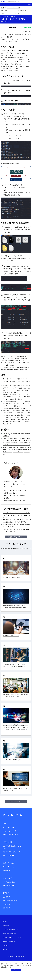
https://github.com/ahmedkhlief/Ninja (19, 51)
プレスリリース (7, 827)
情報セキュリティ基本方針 (9, 941)
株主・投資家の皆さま (9, 900)
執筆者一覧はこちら (15, 537)
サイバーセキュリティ (6, 10)
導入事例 (5, 870)
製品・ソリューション (9, 867)
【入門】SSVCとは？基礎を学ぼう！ (13, 760)
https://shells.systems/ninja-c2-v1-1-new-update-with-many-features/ (17, 452)
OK (15, 970)
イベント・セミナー (8, 831)
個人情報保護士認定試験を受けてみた (13, 577)
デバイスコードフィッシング (11, 636)
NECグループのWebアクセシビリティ (12, 937)
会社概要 (5, 897)
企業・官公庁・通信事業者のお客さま (11, 847)
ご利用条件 (5, 945)
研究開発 (5, 904)
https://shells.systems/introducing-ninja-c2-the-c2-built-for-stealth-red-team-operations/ (17, 443)
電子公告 (5, 921)
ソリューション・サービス (13, 7)
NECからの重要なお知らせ (10, 834)
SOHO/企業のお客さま (9, 882)
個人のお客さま (7, 855)
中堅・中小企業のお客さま (10, 852)
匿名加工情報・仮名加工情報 (10, 933)
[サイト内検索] (26, 1)
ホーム (2, 7)
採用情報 (5, 908)
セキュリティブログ (19, 10)
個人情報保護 (6, 925)
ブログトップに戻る (15, 801)
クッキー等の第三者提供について (11, 929)
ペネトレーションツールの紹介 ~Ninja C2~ (16, 529)
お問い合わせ (6, 949)
